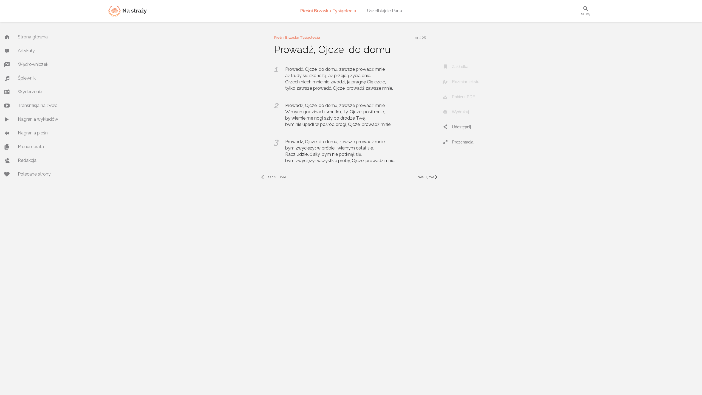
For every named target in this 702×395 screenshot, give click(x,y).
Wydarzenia (30, 91)
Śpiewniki (27, 78)
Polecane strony (34, 174)
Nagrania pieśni (33, 133)
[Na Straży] (127, 11)
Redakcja (27, 160)
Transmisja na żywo (38, 105)
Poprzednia (273, 177)
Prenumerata (31, 146)
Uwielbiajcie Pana (384, 10)
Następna (428, 177)
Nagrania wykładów (38, 119)
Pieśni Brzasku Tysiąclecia (328, 10)
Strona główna (33, 37)
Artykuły (26, 50)
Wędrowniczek (33, 64)
